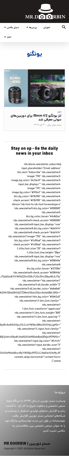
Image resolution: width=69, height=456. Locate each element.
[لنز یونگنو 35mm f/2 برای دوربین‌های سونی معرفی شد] (34, 88)
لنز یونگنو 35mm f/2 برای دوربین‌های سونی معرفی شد (36, 117)
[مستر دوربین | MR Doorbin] (45, 11)
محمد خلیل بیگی (54, 125)
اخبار (59, 112)
